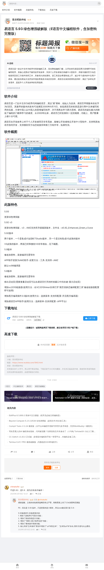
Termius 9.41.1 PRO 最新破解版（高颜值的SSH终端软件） (34, 442)
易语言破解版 (40, 386)
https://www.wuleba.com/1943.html (27, 362)
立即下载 (91, 318)
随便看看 (90, 88)
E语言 (8, 386)
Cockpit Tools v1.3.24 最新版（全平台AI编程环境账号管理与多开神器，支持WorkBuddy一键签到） (51, 426)
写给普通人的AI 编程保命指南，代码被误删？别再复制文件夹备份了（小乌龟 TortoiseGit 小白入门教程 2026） (53, 431)
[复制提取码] (43, 320)
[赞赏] (88, 452)
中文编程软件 (18, 386)
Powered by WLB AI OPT (93, 63)
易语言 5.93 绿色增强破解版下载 (26, 316)
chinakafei (14, 486)
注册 (56, 468)
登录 (53, 344)
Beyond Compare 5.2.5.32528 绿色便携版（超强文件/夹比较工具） (38, 421)
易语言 (29, 386)
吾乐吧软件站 (19, 19)
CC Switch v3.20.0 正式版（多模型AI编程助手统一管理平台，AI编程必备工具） (43, 437)
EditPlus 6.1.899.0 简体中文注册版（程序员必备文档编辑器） (35, 415)
